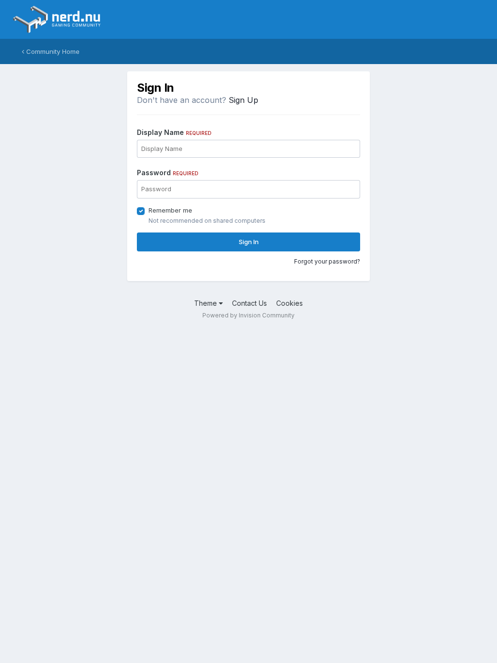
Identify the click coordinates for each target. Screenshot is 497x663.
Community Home (52, 51)
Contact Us (249, 303)
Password (168, 172)
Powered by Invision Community (248, 315)
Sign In (249, 242)
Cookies (289, 303)
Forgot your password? (327, 261)
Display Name (174, 132)
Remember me (170, 210)
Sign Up (243, 100)
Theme (206, 303)
